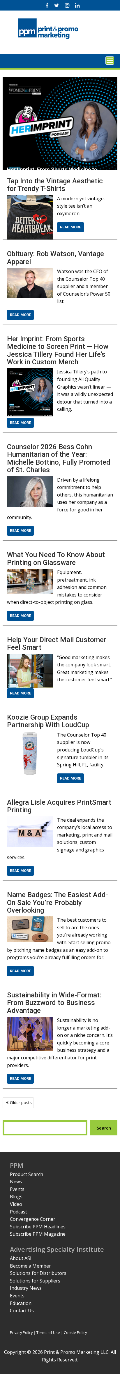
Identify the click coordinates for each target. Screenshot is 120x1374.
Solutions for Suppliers (35, 1281)
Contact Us (22, 1310)
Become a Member (30, 1266)
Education (20, 1303)
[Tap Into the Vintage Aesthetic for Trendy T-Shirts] (29, 198)
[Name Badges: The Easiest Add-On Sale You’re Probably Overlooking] (29, 920)
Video (16, 1204)
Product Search (26, 1174)
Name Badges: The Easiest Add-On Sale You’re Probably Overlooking (57, 902)
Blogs (16, 1196)
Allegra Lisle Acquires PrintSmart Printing (59, 806)
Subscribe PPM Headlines (38, 1226)
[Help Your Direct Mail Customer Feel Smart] (29, 657)
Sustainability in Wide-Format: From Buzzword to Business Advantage (54, 1003)
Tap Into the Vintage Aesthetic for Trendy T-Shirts (55, 185)
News (16, 1181)
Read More (70, 227)
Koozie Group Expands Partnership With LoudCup (48, 721)
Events (17, 1189)
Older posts (21, 1102)
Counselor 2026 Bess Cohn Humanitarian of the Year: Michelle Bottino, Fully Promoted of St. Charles (58, 458)
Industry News (26, 1288)
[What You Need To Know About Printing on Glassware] (29, 572)
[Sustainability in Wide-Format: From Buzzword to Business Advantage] (29, 1020)
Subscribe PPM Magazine (38, 1234)
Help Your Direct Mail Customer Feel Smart (56, 643)
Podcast (18, 1212)
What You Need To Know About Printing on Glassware (56, 558)
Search (104, 1128)
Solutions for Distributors (38, 1273)
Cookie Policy (75, 1332)
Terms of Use (48, 1332)
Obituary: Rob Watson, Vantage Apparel (55, 258)
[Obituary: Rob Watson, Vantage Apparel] (29, 271)
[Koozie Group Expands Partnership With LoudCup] (29, 735)
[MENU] (109, 60)
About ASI (20, 1258)
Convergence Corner (32, 1219)
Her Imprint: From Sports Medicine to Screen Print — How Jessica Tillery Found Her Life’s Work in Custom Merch (57, 350)
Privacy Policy (21, 1332)
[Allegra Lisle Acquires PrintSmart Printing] (29, 820)
